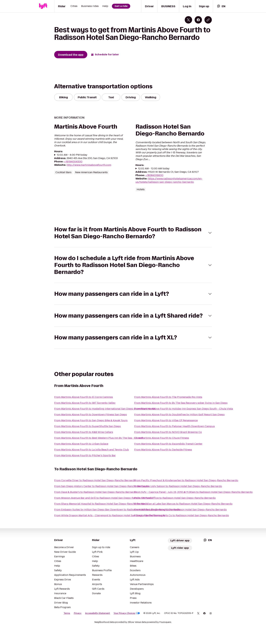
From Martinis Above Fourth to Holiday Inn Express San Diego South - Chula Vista (183, 408)
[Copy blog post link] (208, 20)
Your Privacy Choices (124, 613)
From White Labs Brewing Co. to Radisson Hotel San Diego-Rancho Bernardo (180, 509)
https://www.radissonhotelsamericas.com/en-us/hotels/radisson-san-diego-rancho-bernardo (168, 180)
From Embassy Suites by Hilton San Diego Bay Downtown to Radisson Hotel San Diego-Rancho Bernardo (117, 509)
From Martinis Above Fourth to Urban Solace (81, 444)
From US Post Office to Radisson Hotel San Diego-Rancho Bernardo (175, 498)
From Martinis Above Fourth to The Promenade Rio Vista (168, 397)
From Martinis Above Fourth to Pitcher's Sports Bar (85, 455)
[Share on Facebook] (198, 20)
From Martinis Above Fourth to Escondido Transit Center (168, 444)
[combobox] (221, 6)
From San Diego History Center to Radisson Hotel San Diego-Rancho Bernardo (101, 486)
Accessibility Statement (97, 613)
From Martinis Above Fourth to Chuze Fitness (161, 438)
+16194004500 (73, 161)
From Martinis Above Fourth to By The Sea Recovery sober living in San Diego (181, 403)
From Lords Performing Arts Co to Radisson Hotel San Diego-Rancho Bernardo (181, 515)
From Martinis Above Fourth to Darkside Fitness (163, 449)
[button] (133, 233)
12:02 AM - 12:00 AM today (153, 168)
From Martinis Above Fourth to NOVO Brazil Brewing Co (168, 432)
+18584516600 (154, 175)
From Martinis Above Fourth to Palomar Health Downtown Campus (174, 426)
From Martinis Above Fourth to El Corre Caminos (83, 397)
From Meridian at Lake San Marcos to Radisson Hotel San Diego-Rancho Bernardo (183, 504)
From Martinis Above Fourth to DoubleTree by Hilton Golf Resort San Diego (179, 414)
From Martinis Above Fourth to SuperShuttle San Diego (87, 426)
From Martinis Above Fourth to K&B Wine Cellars (83, 432)
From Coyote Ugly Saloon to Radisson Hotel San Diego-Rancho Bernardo (178, 486)
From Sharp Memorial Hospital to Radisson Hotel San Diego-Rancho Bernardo (101, 504)
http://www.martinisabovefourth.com (89, 165)
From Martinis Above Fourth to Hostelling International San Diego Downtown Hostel (104, 408)
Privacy (77, 613)
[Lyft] (43, 6)
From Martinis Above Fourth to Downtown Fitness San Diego (90, 414)
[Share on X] (188, 20)
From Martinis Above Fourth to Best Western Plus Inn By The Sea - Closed (98, 438)
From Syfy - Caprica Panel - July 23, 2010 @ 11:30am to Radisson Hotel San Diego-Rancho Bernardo (193, 492)
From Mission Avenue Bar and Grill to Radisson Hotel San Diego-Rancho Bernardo (103, 498)
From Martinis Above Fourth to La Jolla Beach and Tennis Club (91, 449)
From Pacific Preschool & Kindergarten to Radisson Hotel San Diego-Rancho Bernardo (186, 480)
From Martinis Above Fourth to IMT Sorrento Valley (84, 403)
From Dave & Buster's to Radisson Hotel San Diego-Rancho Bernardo (95, 492)
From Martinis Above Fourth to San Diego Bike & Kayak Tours (90, 420)
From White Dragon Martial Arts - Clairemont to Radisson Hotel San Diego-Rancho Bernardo (109, 515)
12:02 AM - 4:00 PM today (72, 155)
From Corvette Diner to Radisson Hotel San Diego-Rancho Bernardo (95, 480)
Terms (67, 613)
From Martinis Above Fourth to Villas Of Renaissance (166, 420)
